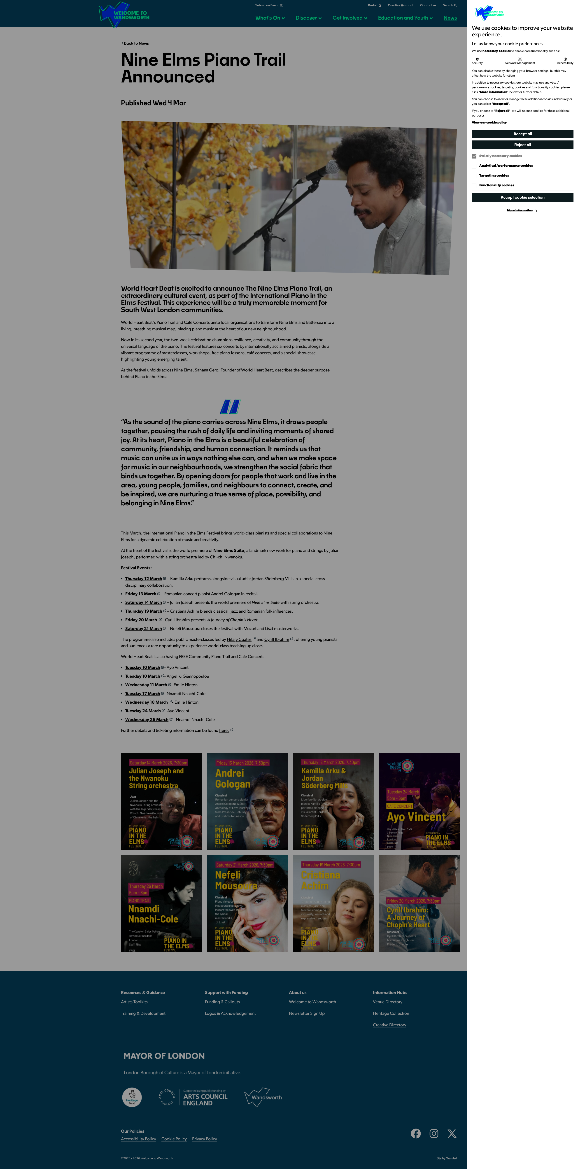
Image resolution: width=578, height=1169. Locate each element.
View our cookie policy (489, 122)
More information (520, 210)
